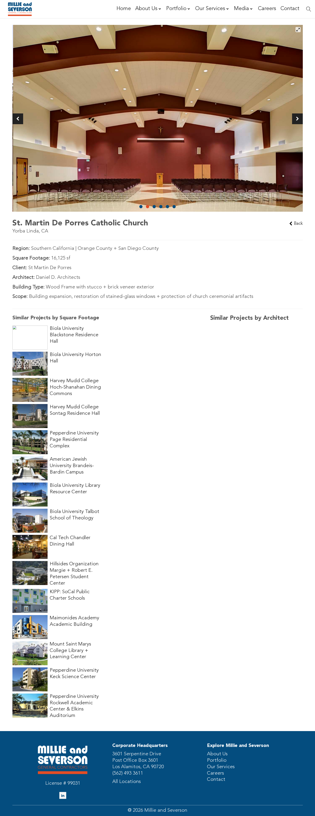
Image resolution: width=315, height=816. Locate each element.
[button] (17, 118)
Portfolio (216, 760)
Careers (215, 773)
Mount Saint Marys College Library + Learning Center (70, 651)
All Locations (126, 781)
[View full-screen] (298, 29)
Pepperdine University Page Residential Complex (74, 440)
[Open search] (308, 9)
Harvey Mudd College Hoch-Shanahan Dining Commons (75, 387)
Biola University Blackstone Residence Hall (74, 335)
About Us (217, 754)
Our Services (221, 767)
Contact (216, 779)
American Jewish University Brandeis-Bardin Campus (72, 466)
